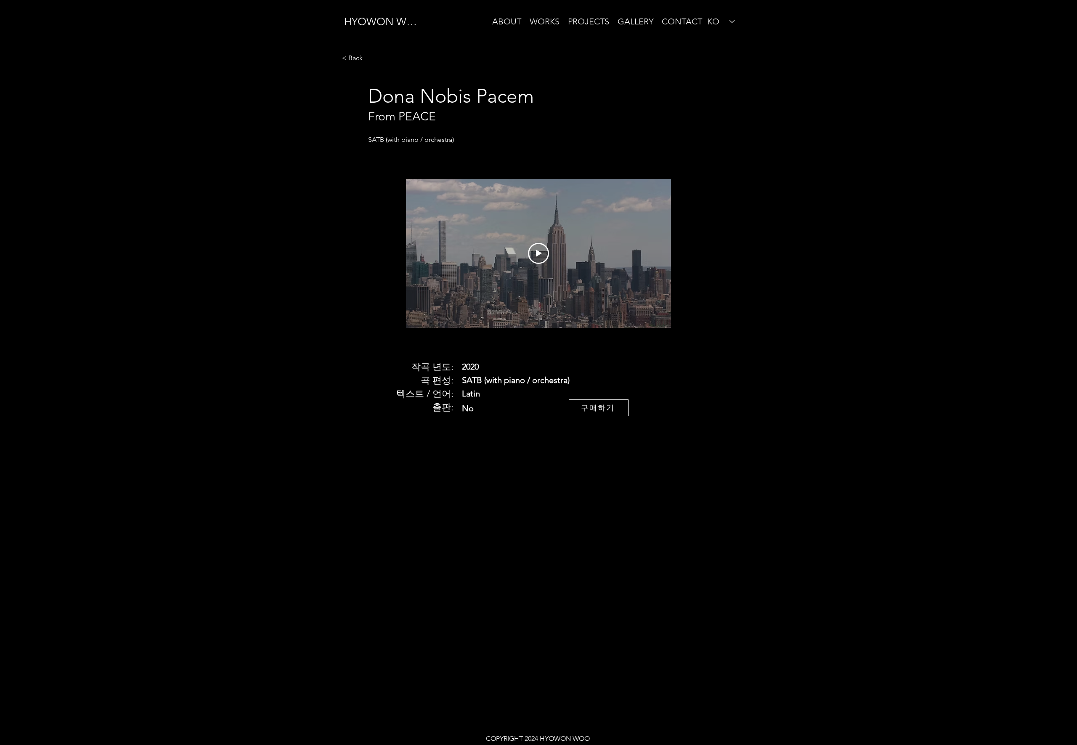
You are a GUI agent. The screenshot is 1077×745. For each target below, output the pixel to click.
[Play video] (538, 253)
